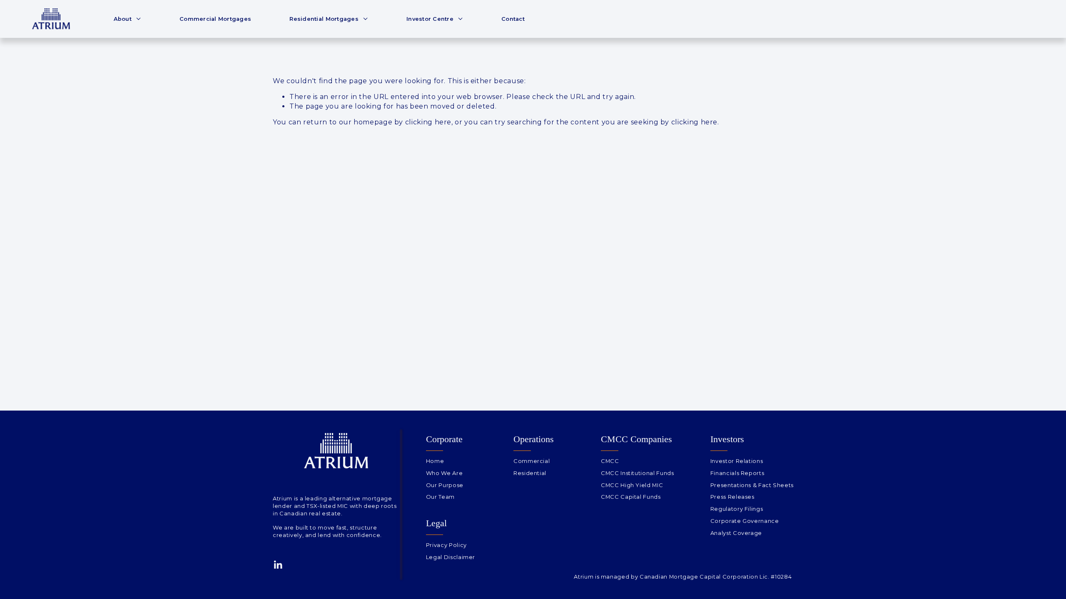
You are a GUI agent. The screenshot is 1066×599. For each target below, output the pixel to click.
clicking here (428, 122)
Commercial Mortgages (215, 18)
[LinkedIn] (278, 565)
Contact (513, 18)
